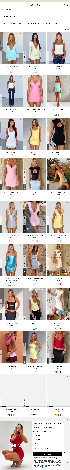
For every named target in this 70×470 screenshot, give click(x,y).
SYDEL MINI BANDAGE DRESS (11, 192)
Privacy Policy (38, 467)
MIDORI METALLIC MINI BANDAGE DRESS (11, 279)
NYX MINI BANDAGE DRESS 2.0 (35, 109)
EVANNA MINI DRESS (58, 409)
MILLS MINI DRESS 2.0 (58, 152)
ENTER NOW (47, 454)
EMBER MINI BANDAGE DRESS (11, 235)
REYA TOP (58, 66)
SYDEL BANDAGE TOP (58, 366)
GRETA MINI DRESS (12, 366)
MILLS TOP (58, 278)
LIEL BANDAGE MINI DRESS (35, 278)
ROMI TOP (35, 323)
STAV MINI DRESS (35, 152)
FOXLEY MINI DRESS (11, 66)
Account (66, 1)
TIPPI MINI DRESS (11, 152)
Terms (46, 467)
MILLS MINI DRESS (58, 323)
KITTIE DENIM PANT (11, 109)
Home (2, 9)
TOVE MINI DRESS (35, 409)
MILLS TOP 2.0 (35, 192)
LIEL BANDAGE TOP (11, 323)
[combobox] (37, 448)
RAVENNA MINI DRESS (58, 109)
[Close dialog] (61, 423)
